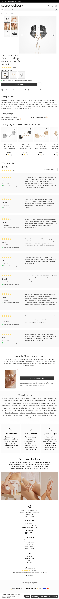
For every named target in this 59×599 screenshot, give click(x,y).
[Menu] (2, 10)
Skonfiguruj (35, 596)
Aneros (20, 398)
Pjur (55, 410)
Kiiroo (51, 406)
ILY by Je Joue (45, 403)
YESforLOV (29, 418)
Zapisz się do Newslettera (37, 378)
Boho (5, 401)
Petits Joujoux (48, 410)
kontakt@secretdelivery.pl (29, 527)
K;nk (37, 406)
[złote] (9, 155)
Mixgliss (4, 410)
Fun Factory (7, 403)
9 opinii (14, 67)
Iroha (19, 406)
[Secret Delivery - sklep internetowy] (12, 5)
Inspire (53, 403)
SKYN (52, 413)
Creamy (15, 401)
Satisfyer (22, 413)
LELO (55, 406)
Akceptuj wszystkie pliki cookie (48, 596)
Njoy (15, 410)
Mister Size (51, 408)
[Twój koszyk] (56, 6)
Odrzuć (27, 596)
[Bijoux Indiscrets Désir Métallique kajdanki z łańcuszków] (9, 134)
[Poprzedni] (22, 34)
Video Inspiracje (29, 558)
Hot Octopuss (35, 403)
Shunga (46, 413)
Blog (29, 560)
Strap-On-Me (7, 415)
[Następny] (53, 34)
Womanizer (52, 415)
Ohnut (36, 410)
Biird (44, 398)
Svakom (15, 415)
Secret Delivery (31, 413)
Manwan (44, 408)
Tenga (34, 415)
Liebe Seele (7, 408)
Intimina (14, 406)
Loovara (15, 408)
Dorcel (27, 401)
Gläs (14, 403)
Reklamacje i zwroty (29, 542)
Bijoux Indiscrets (10, 56)
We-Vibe (45, 415)
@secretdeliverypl (36, 462)
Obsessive (29, 410)
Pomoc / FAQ (29, 544)
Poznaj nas (29, 556)
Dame (21, 401)
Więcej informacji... (6, 597)
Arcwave (27, 398)
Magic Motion (36, 408)
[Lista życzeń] (49, 5)
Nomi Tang (21, 410)
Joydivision (31, 406)
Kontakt (29, 562)
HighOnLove (26, 403)
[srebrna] (21, 75)
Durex (32, 401)
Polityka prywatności (29, 548)
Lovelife (21, 408)
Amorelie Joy (13, 398)
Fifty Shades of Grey (41, 401)
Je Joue (25, 406)
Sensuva (40, 413)
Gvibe (19, 403)
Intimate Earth (6, 406)
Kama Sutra (44, 406)
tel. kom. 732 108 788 (30, 525)
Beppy (39, 398)
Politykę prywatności (38, 385)
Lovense (27, 408)
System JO (28, 415)
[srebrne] (11, 155)
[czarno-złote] (6, 155)
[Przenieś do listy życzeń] (39, 84)
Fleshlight (52, 401)
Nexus (11, 410)
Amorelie (4, 398)
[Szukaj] (56, 9)
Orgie (41, 410)
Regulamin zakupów (29, 546)
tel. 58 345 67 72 (29, 523)
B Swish (33, 398)
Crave (10, 401)
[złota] (13, 75)
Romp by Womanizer (11, 413)
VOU (39, 415)
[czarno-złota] (5, 75)
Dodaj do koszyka (19, 84)
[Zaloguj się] (52, 5)
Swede (21, 415)
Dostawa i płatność (29, 540)
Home (2, 14)
